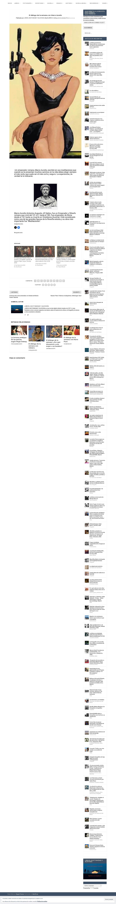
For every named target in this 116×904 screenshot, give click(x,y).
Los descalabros (94, 90)
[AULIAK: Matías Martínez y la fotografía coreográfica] (87, 708)
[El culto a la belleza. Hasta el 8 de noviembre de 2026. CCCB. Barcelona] (87, 399)
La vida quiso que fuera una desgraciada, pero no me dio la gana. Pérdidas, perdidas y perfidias (97, 474)
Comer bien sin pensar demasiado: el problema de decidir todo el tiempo (97, 723)
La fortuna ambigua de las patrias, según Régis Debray (19, 339)
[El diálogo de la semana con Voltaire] (37, 333)
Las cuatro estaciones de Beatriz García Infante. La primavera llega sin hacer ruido (96, 417)
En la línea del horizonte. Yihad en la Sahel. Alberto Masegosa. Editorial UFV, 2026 (96, 194)
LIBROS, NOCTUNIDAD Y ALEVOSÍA (34, 18)
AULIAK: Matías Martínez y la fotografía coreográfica (97, 707)
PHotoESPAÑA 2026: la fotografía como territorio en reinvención (97, 715)
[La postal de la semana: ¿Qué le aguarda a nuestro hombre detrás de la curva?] (87, 827)
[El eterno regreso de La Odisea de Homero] (87, 138)
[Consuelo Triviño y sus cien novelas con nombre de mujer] (87, 750)
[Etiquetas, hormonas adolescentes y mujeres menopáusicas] (87, 810)
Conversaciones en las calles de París (97, 106)
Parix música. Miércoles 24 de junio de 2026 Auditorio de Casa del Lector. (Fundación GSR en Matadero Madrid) (97, 311)
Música (94, 555)
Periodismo (96, 68)
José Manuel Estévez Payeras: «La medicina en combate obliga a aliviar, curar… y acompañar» (96, 129)
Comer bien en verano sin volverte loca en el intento (96, 392)
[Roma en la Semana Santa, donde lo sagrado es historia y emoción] (87, 846)
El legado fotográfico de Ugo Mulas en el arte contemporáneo (97, 758)
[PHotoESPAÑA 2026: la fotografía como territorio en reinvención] (87, 715)
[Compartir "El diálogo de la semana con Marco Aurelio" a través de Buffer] (54, 280)
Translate (95, 888)
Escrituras (39, 3)
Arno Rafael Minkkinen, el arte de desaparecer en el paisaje (96, 155)
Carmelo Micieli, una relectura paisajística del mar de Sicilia (97, 98)
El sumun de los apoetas (98, 387)
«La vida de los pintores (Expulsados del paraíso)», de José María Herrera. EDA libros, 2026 (97, 788)
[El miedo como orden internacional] (87, 433)
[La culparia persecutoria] (87, 567)
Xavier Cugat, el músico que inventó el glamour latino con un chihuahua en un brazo (97, 506)
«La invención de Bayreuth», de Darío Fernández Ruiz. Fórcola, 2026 (97, 552)
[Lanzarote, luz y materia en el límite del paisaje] (87, 733)
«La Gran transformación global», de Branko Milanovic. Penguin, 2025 (96, 271)
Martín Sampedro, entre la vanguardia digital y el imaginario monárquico (96, 263)
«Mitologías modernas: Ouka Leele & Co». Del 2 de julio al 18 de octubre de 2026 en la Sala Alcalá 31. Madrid (97, 174)
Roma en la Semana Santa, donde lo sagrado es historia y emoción (97, 847)
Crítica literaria (93, 150)
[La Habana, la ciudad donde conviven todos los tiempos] (87, 241)
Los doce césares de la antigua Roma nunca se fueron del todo (96, 581)
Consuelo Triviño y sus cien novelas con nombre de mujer (97, 750)
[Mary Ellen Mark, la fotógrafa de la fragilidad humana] (87, 560)
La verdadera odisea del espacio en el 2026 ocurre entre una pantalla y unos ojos (96, 55)
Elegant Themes (20, 894)
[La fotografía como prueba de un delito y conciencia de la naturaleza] (87, 643)
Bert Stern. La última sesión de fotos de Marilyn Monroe (97, 482)
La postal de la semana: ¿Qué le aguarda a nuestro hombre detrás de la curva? (97, 827)
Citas (91, 178)
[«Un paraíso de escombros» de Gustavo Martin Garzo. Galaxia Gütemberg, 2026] (87, 661)
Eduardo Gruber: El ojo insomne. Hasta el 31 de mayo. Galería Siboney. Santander (96, 692)
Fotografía (27, 3)
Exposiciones (92, 411)
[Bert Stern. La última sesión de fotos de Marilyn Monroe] (87, 483)
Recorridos (94, 3)
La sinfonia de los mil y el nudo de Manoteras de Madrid (96, 329)
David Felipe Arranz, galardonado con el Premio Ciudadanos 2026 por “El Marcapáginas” (97, 671)
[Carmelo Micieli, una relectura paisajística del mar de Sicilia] (87, 98)
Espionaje (92, 305)
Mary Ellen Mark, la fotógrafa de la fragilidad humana (97, 560)
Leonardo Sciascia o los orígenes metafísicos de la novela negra (97, 120)
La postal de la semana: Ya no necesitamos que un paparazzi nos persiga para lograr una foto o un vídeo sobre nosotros (97, 293)
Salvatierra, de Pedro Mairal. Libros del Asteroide (97, 385)
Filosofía (91, 210)
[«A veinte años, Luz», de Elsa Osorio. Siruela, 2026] (87, 426)
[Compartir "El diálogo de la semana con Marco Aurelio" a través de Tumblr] (44, 280)
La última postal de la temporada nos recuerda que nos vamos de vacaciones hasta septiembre (97, 45)
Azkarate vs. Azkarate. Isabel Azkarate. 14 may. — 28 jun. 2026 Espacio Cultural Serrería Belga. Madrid (97, 599)
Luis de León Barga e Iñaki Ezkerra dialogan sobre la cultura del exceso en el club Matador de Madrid (97, 232)
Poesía (91, 612)
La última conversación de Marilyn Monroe (96, 497)
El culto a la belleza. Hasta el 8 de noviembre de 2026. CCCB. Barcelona (97, 400)
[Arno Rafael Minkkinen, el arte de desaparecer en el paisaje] (87, 155)
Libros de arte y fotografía (95, 793)
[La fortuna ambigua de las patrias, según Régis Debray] (19, 330)
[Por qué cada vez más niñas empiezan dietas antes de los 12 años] (87, 589)
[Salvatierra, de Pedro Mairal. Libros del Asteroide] (87, 385)
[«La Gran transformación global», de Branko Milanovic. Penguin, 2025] (87, 271)
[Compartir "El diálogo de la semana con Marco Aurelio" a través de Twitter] (38, 280)
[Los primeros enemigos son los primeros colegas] (87, 216)
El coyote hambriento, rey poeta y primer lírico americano (96, 490)
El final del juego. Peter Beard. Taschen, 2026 (96, 524)
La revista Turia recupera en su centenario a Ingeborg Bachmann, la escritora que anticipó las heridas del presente (97, 442)
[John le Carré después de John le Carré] (87, 303)
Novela (50, 3)
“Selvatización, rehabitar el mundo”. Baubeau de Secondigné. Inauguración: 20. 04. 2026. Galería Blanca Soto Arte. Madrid (97, 800)
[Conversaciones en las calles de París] (87, 106)
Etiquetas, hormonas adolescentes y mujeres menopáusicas (96, 810)
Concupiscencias (93, 209)
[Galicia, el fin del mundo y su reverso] (87, 367)
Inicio (10, 3)
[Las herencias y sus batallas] (87, 701)
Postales (91, 168)
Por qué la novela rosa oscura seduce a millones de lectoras (97, 321)
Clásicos (91, 140)
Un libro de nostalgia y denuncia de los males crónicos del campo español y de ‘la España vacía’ (97, 184)
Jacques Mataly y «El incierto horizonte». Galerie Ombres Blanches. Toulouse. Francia (97, 350)
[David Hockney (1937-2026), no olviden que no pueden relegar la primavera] (87, 358)
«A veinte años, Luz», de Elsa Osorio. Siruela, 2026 (97, 425)
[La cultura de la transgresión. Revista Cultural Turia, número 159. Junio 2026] (87, 73)
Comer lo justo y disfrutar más (96, 86)
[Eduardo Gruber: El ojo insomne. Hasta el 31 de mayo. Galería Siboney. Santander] (87, 691)
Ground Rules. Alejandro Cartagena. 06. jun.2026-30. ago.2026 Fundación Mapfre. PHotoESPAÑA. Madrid (97, 453)
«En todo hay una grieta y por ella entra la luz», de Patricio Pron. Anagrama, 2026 (97, 740)
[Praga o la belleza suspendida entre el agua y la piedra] (87, 543)
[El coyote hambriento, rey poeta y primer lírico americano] (87, 490)
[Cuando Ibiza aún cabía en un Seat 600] (87, 574)
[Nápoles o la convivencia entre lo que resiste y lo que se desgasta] (87, 617)
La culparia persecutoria (96, 566)
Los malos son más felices (95, 92)
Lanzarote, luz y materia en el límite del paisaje (97, 732)
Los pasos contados (94, 637)
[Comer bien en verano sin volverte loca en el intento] (87, 392)
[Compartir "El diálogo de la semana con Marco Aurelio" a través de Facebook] (35, 280)
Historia (69, 3)
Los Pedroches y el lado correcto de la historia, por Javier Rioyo (97, 779)
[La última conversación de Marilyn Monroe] (87, 498)
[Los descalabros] (87, 92)
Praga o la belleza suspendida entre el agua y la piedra (97, 544)
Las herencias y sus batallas (97, 699)
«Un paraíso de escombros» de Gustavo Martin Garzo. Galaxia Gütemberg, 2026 (97, 662)
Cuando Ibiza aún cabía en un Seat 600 (97, 573)
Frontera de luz (93, 108)
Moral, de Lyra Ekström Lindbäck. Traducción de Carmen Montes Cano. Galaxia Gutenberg (96, 836)
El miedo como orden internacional (95, 433)
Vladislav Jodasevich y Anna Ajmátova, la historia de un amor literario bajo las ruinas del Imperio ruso (97, 608)
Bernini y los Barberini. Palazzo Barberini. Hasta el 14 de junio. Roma (97, 408)
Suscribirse (88, 27)
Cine (93, 380)
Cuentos (91, 188)
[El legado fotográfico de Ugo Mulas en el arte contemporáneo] (87, 758)
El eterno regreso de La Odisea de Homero (96, 138)
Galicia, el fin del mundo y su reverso (97, 366)
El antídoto (92, 58)
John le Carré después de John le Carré (96, 303)
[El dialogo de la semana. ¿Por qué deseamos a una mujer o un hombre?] (54, 332)
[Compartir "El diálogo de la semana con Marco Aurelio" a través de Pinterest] (47, 280)
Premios (91, 68)
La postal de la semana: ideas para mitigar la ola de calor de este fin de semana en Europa (97, 164)
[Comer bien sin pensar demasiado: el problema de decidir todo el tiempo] (87, 723)
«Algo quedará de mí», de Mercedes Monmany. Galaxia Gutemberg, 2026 (97, 626)
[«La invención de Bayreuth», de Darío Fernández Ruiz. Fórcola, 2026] (87, 552)
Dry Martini (92, 113)
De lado (91, 772)
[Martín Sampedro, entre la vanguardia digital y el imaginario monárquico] (87, 262)
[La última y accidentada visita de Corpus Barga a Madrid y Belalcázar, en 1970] (87, 634)
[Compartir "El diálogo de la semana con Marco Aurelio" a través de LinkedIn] (51, 280)
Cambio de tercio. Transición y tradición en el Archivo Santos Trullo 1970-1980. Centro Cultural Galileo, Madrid (97, 463)
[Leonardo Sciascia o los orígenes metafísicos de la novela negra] (87, 120)
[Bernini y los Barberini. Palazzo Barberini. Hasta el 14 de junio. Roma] (87, 408)
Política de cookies (42, 901)
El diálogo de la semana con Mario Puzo (71, 339)
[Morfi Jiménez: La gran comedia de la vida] (87, 820)
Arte (90, 361)
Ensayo (59, 3)
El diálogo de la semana (58, 18)
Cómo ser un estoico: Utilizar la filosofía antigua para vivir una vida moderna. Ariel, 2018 (44, 259)
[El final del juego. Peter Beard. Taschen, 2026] (87, 525)
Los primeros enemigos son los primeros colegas (97, 215)
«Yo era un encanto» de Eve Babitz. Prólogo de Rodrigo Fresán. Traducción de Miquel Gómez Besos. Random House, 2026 (97, 768)
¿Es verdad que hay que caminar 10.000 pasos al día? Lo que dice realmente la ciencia (97, 83)
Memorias (97, 508)
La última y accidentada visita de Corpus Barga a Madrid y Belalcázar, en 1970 (97, 635)
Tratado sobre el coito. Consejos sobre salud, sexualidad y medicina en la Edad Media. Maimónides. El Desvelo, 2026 (97, 205)
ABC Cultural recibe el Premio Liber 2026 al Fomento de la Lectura (95, 65)
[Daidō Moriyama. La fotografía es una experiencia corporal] (87, 223)
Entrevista (95, 133)
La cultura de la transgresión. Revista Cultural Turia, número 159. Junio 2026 (97, 74)
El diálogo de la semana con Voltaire (35, 346)
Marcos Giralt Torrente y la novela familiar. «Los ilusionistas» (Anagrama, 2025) (97, 652)
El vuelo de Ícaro (100, 150)
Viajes (104, 3)
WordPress (35, 894)
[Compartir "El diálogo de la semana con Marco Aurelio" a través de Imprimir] (63, 280)
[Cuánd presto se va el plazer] (87, 113)
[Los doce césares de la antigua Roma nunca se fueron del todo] (87, 581)
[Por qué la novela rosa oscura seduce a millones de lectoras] (87, 320)
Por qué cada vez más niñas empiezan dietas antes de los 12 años (97, 589)
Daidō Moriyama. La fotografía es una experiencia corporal (97, 223)
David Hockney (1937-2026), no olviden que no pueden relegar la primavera (97, 359)
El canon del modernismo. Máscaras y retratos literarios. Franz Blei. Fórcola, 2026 (96, 146)
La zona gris (101, 133)
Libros (16, 3)
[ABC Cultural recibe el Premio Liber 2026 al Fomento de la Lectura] (87, 65)
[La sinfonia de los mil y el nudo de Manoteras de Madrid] (87, 329)
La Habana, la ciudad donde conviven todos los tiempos (97, 240)
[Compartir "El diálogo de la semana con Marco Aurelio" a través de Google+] (41, 280)
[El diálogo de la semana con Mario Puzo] (72, 330)
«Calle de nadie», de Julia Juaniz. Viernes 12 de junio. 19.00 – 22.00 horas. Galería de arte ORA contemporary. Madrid (97, 375)
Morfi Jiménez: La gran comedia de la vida (96, 819)
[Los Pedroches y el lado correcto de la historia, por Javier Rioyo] (87, 779)
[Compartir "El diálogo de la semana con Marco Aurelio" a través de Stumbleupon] (57, 280)
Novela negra (81, 3)
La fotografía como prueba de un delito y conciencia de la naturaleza (97, 643)
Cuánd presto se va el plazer (97, 112)
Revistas (91, 446)
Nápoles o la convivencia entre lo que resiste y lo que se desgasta (97, 618)
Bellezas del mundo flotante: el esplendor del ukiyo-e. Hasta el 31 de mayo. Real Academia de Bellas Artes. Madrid (97, 681)
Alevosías (97, 58)
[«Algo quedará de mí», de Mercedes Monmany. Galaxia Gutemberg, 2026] (87, 626)
